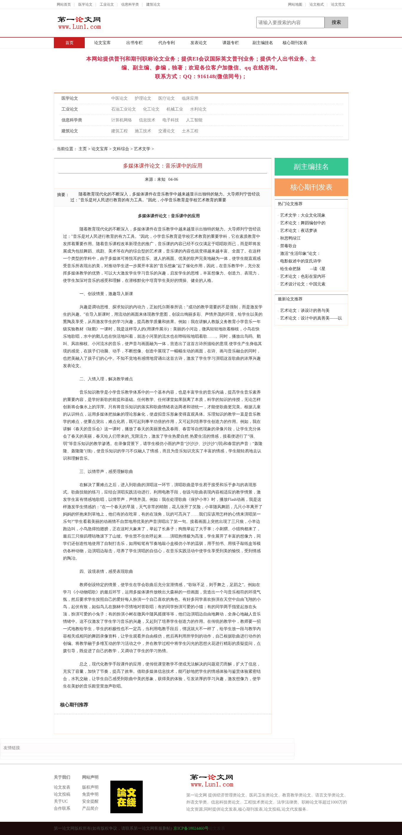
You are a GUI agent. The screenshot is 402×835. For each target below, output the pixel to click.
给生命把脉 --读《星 (302, 269)
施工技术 (143, 131)
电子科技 (170, 120)
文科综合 (121, 149)
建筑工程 (119, 131)
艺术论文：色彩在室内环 (302, 276)
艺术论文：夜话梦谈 (298, 230)
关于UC (61, 801)
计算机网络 (121, 120)
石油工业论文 (123, 109)
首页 (69, 43)
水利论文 (198, 109)
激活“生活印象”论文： (300, 253)
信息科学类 (130, 4)
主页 (83, 149)
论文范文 (338, 4)
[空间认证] (324, 828)
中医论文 (119, 98)
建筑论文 (153, 4)
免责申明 (90, 794)
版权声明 (90, 787)
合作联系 (62, 808)
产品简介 (90, 808)
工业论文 (107, 4)
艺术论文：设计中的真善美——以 (311, 318)
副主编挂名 (263, 43)
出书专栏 (134, 43)
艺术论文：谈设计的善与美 (305, 310)
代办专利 (166, 43)
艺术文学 (142, 149)
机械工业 (175, 109)
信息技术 (147, 120)
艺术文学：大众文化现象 (302, 215)
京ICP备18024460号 (190, 828)
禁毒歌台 (288, 246)
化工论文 (151, 109)
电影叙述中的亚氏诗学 (300, 261)
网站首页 (64, 4)
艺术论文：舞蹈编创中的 (302, 223)
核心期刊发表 (295, 43)
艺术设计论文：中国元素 (302, 284)
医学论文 (85, 4)
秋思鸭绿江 (290, 238)
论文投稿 (62, 794)
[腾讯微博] (334, 828)
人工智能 (194, 120)
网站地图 (295, 4)
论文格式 (317, 4)
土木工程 (190, 131)
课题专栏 (230, 43)
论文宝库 (102, 43)
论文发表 (62, 787)
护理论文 (143, 98)
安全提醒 (90, 801)
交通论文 (166, 131)
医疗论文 (166, 98)
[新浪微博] (344, 828)
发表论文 (198, 43)
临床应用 (190, 98)
